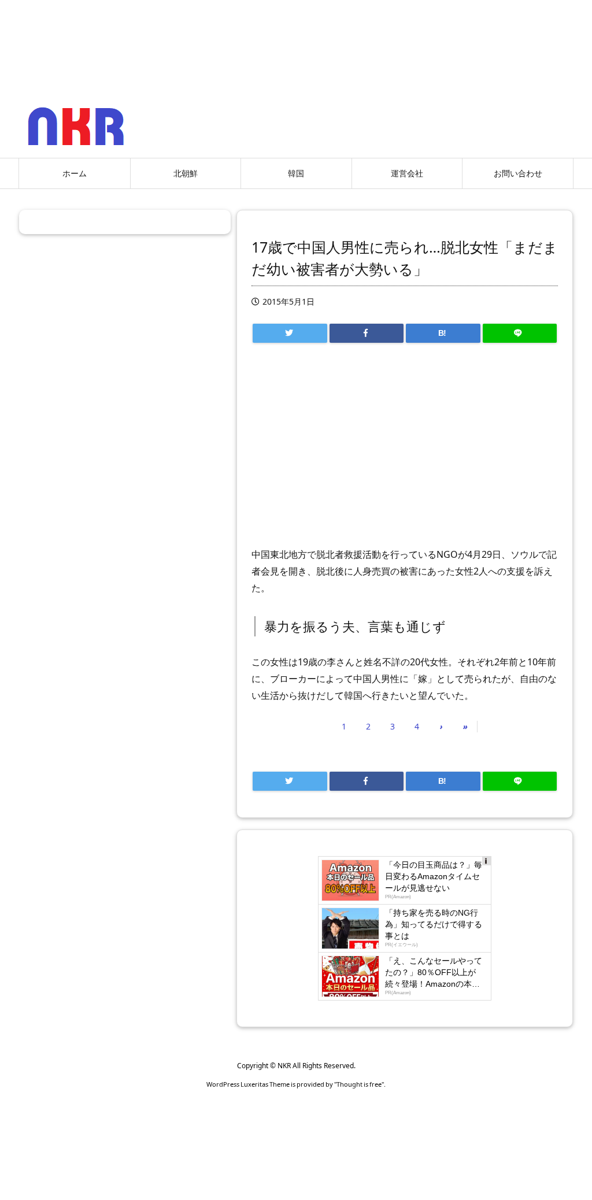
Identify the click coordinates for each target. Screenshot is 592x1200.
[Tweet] (290, 333)
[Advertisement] (404, 450)
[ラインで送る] (520, 333)
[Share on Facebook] (367, 333)
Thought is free (359, 1084)
